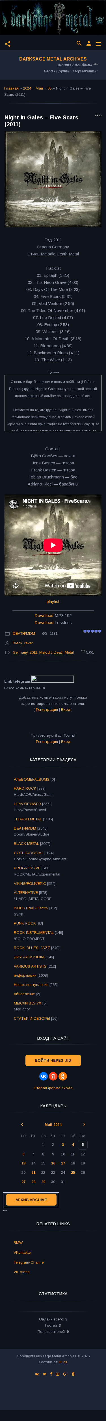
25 (73, 1172)
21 (33, 1172)
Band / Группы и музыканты (71, 71)
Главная (11, 88)
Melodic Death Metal (56, 652)
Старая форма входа (53, 1088)
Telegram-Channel (29, 1262)
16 (53, 1163)
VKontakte (22, 1252)
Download (43, 615)
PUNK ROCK (25, 923)
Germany (20, 652)
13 (23, 1163)
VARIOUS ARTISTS (30, 966)
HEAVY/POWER (27, 804)
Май (39, 88)
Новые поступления (31, 985)
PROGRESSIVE (27, 868)
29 (43, 1182)
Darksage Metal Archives (53, 59)
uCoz (63, 1362)
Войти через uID (53, 1060)
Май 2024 (53, 1124)
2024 (27, 88)
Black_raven (23, 643)
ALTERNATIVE (26, 892)
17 (63, 1163)
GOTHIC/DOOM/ (28, 853)
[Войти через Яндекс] (53, 1076)
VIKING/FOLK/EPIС (30, 883)
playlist (53, 601)
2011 (33, 652)
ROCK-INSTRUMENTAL (34, 932)
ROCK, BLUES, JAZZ (32, 948)
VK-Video (22, 1272)
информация (25, 975)
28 (33, 1182)
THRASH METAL (28, 819)
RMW (18, 1242)
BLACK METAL (26, 843)
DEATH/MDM (24, 634)
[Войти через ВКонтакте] (43, 1076)
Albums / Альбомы (75, 65)
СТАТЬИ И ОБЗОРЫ (32, 1018)
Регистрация (47, 709)
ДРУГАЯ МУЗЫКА (29, 957)
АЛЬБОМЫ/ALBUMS (31, 779)
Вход (65, 709)
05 (49, 88)
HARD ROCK (25, 788)
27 (23, 1182)
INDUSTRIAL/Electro (31, 908)
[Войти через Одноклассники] (63, 1076)
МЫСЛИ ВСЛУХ (27, 1003)
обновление (24, 994)
